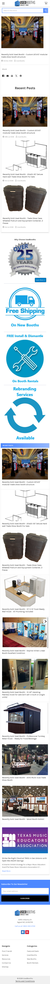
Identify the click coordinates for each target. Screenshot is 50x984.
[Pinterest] (21, 76)
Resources (6, 959)
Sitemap (5, 967)
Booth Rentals (32, 963)
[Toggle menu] (3, 3)
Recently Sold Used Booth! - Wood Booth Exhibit (23, 819)
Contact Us (6, 963)
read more (6, 871)
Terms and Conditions (25, 981)
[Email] (7, 76)
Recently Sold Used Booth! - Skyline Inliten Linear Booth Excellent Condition (23, 651)
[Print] (12, 76)
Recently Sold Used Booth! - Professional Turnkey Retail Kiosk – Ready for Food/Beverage (23, 737)
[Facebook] (3, 76)
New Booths (31, 959)
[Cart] (46, 3)
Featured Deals (33, 951)
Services (5, 955)
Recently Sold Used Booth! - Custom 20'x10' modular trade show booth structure (21, 483)
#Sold (4, 69)
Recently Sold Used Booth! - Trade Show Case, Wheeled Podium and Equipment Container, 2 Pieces (22, 567)
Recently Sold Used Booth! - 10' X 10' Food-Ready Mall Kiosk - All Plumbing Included (23, 610)
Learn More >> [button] (40, 280)
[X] (16, 76)
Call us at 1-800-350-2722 (25, 926)
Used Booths (32, 955)
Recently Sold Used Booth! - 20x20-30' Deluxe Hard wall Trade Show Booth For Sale (24, 524)
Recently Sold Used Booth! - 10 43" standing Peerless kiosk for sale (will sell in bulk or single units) (23, 694)
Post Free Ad (7, 951)
